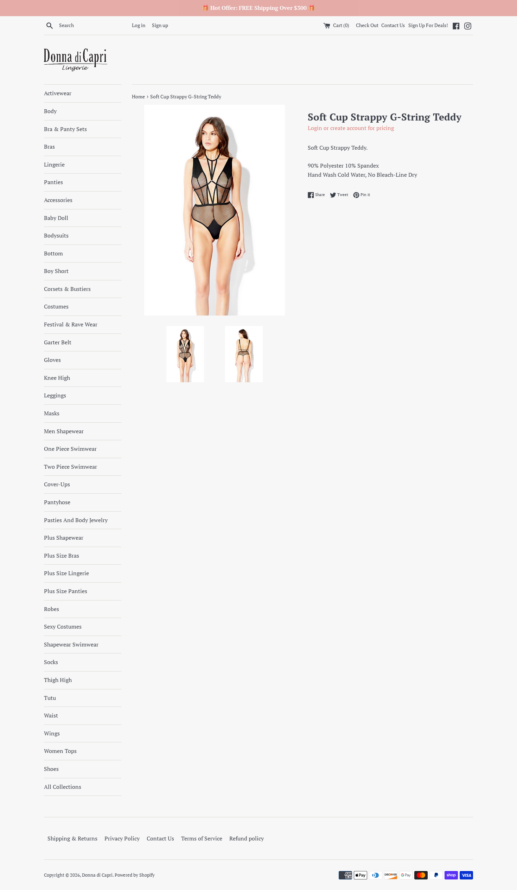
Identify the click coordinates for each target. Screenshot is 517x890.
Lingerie (54, 164)
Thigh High (58, 680)
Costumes (56, 306)
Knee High (57, 378)
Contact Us (393, 25)
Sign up (160, 25)
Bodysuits (56, 235)
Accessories (58, 200)
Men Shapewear (64, 431)
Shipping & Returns (72, 838)
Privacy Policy (122, 838)
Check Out (367, 25)
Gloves (52, 360)
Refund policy (246, 838)
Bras (49, 146)
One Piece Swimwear (70, 449)
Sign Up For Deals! (428, 25)
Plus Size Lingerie (66, 573)
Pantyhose (57, 502)
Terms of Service (201, 838)
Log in (138, 25)
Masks (51, 413)
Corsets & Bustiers (67, 289)
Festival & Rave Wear (70, 324)
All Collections (62, 787)
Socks (51, 662)
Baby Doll (56, 218)
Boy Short (56, 271)
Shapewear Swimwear (71, 644)
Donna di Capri (97, 875)
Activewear (57, 93)
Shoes (51, 769)
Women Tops (60, 751)
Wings (52, 733)
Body (50, 111)
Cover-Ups (57, 484)
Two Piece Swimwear (70, 466)
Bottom (53, 253)
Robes (51, 609)
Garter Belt (57, 342)
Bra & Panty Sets (65, 129)
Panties (53, 182)
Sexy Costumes (63, 626)
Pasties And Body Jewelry (76, 520)
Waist (51, 715)
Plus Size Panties (65, 591)
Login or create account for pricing (351, 128)
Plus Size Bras (61, 555)
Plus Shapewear (63, 537)
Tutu (50, 698)
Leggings (55, 395)
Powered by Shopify (135, 875)
